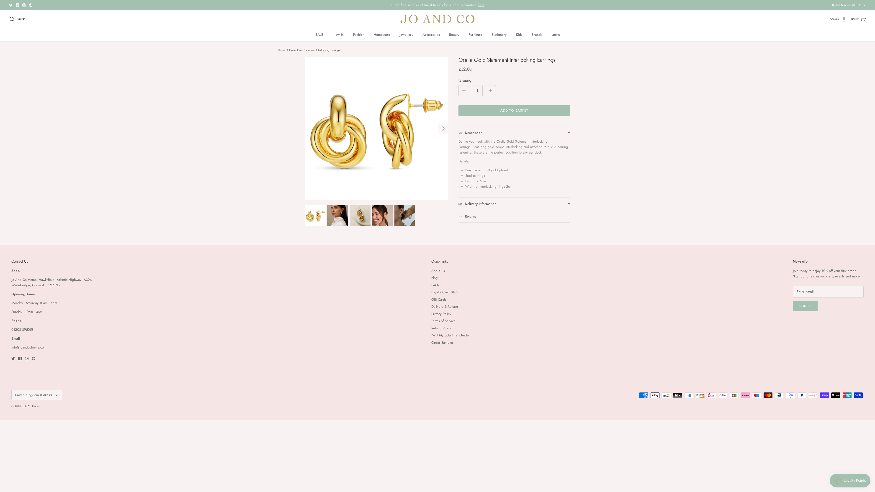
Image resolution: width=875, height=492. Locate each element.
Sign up (805, 306)
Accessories (431, 34)
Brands (537, 34)
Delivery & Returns (444, 306)
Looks (555, 34)
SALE (319, 34)
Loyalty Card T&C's (445, 292)
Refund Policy (441, 328)
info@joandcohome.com (28, 347)
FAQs (435, 285)
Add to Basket (514, 110)
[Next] (443, 128)
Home (281, 50)
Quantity (464, 81)
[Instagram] (24, 5)
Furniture (475, 34)
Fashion (358, 34)
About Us (438, 270)
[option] (376, 128)
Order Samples (442, 342)
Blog (434, 277)
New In (338, 34)
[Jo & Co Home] (437, 19)
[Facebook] (17, 5)
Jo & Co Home (30, 406)
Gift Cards (438, 299)
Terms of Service (443, 320)
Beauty (454, 34)
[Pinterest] (30, 5)
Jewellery (406, 34)
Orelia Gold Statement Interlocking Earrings (314, 50)
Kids (519, 34)
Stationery (499, 34)
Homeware (382, 34)
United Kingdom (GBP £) (847, 5)
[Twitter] (11, 5)
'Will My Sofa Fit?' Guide (450, 335)
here (481, 5)
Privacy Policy (441, 313)
